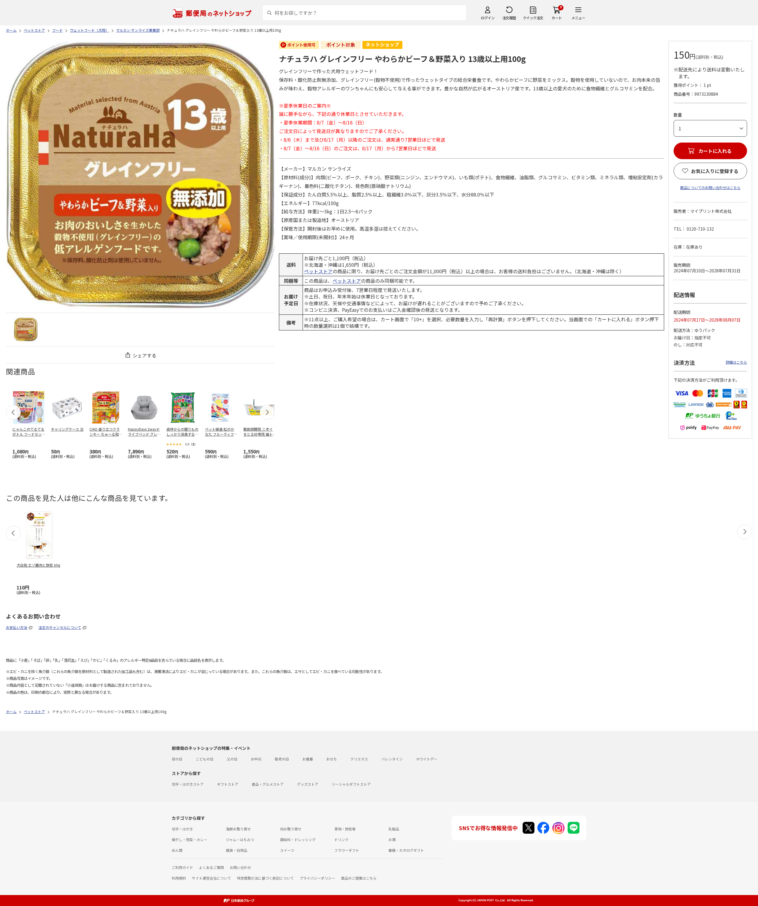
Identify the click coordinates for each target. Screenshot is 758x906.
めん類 (177, 850)
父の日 (232, 758)
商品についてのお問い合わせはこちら (710, 187)
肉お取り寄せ (290, 828)
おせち (331, 758)
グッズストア (307, 784)
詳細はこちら (736, 362)
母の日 (177, 758)
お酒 (392, 839)
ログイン (487, 17)
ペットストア (318, 271)
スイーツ (287, 850)
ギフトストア (227, 784)
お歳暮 (307, 758)
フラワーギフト (346, 850)
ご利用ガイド (182, 867)
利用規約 (179, 878)
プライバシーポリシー (317, 878)
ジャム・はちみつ (240, 839)
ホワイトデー (426, 758)
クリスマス (359, 758)
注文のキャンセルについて (59, 627)
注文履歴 (509, 17)
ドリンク (341, 839)
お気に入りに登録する (714, 171)
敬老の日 (282, 758)
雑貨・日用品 (236, 850)
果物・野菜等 (345, 828)
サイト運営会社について (211, 878)
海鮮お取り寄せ (238, 828)
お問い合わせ (240, 867)
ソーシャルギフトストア (351, 784)
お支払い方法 (16, 627)
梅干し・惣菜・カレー (189, 839)
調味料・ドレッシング (298, 839)
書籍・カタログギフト (406, 850)
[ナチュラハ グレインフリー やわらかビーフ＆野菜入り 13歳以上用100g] (26, 329)
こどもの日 (204, 758)
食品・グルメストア (268, 784)
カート (557, 17)
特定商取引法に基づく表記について (265, 878)
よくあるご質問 (211, 867)
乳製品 (393, 828)
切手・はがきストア (188, 784)
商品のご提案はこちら (359, 878)
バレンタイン (392, 758)
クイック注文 (533, 17)
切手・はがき (182, 828)
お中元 (256, 758)
